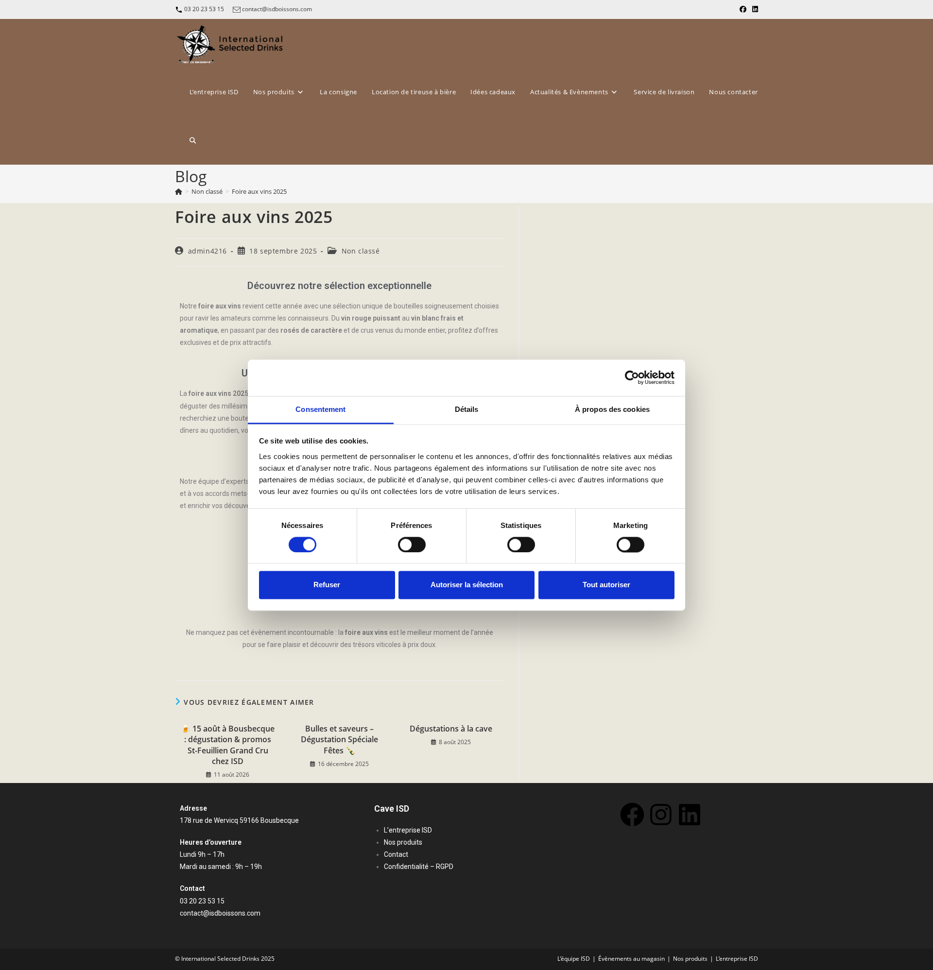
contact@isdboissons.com (277, 9)
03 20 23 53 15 (204, 9)
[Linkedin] (689, 814)
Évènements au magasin (631, 958)
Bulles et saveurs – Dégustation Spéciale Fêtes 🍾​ (339, 739)
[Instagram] (661, 814)
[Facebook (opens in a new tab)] (743, 9)
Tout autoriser (606, 585)
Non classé (361, 250)
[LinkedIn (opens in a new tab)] (753, 9)
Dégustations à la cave (451, 728)
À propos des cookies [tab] (612, 409)
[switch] (412, 544)
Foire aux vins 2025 (259, 191)
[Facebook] (632, 814)
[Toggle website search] (192, 140)
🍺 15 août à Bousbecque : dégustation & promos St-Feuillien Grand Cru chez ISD (228, 744)
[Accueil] (178, 191)
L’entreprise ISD (737, 958)
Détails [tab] (467, 409)
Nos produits (690, 958)
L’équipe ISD (573, 958)
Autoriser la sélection (467, 585)
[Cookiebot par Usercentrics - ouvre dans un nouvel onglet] (631, 377)
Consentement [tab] (320, 409)
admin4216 (207, 250)
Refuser (326, 585)
